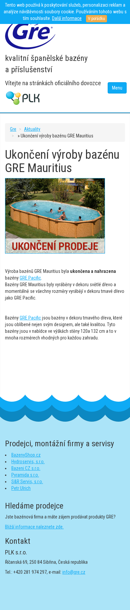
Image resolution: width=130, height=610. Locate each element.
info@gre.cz (73, 572)
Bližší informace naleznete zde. (34, 526)
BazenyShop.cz (26, 455)
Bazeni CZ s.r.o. (25, 468)
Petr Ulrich (21, 488)
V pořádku (96, 18)
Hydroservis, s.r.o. (28, 461)
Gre (13, 129)
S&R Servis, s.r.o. (27, 481)
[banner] (30, 33)
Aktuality (32, 129)
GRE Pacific (30, 278)
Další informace (67, 18)
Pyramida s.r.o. (25, 475)
